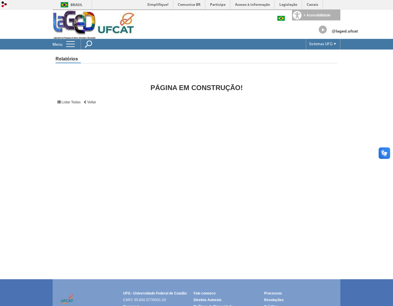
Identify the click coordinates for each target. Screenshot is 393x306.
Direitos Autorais (208, 300)
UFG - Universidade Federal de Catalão (155, 293)
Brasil (76, 4)
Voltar (91, 102)
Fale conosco (204, 293)
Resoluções (274, 300)
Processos (273, 293)
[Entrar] (4, 4)
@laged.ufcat (345, 31)
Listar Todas (71, 102)
